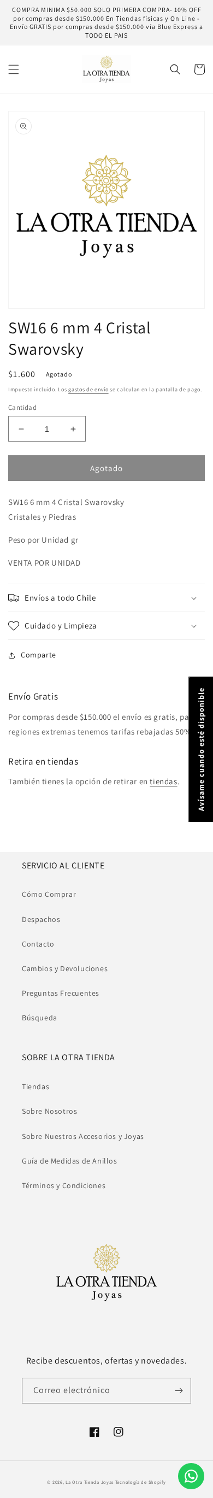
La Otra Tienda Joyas (90, 1482)
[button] (14, 69)
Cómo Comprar (49, 894)
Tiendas (35, 1086)
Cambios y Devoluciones (65, 968)
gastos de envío (88, 389)
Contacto (38, 944)
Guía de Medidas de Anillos (69, 1161)
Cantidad (22, 407)
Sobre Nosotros (49, 1111)
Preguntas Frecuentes (60, 993)
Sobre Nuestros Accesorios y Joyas (83, 1136)
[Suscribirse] (179, 1390)
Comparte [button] (38, 655)
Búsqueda (39, 1018)
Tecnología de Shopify (140, 1482)
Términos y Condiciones (63, 1185)
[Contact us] (191, 1476)
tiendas (163, 781)
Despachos (41, 919)
